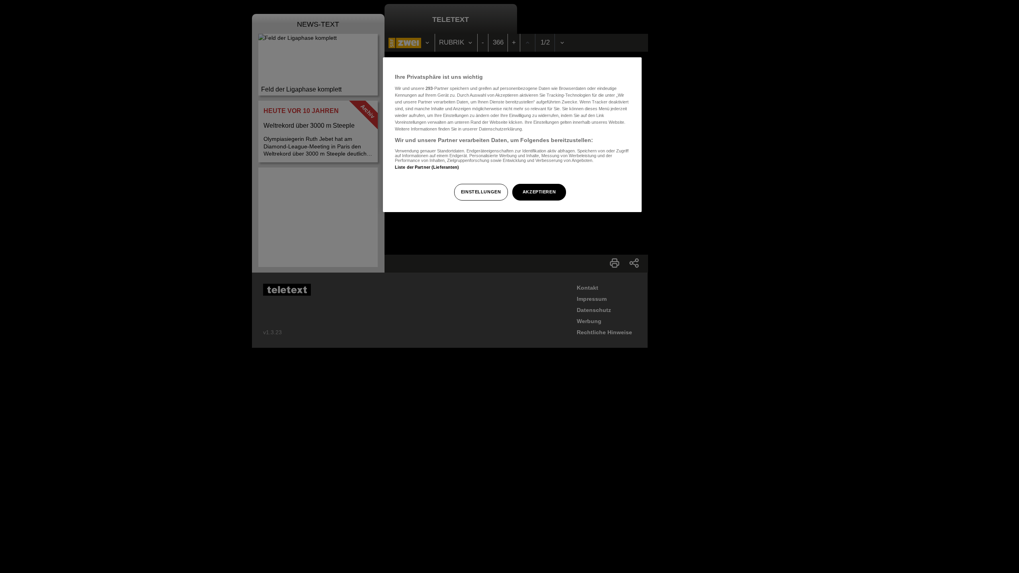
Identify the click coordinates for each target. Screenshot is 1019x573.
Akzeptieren (539, 191)
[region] (512, 134)
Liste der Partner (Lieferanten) (427, 167)
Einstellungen (481, 191)
